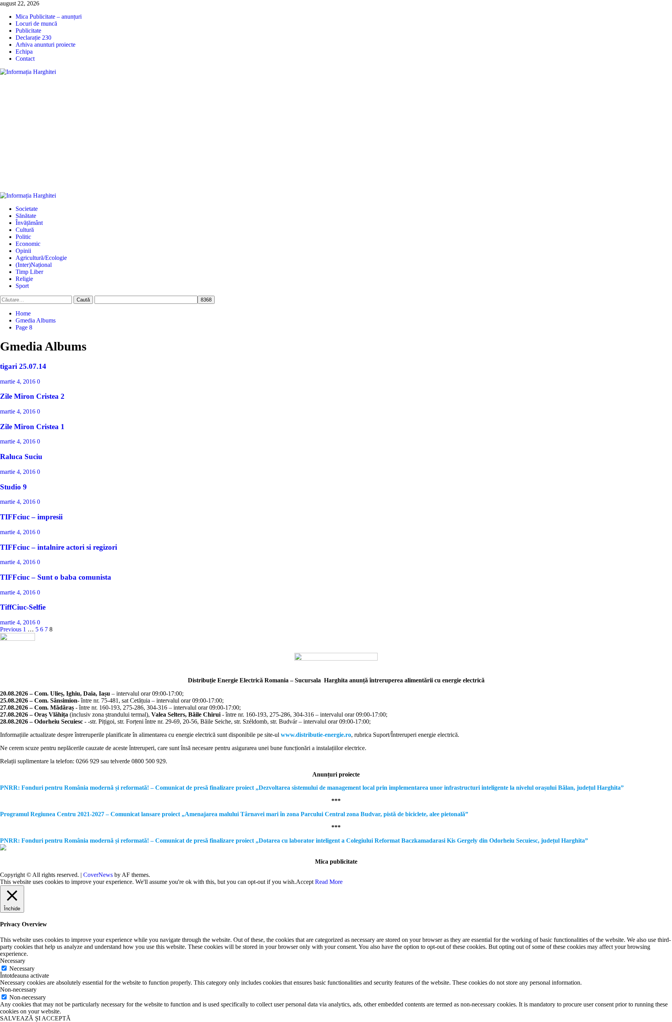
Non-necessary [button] (18, 989)
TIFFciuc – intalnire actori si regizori (58, 547)
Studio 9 (13, 487)
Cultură (25, 229)
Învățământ (29, 222)
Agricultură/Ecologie (41, 257)
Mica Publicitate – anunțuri (49, 16)
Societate (27, 208)
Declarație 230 (33, 37)
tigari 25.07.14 (23, 366)
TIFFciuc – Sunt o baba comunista (55, 577)
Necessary (22, 968)
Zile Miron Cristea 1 (32, 426)
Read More (329, 881)
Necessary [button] (12, 960)
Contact (25, 58)
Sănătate (26, 215)
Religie (24, 278)
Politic (23, 236)
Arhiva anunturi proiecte (45, 44)
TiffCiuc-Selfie (23, 607)
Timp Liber (29, 271)
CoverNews (98, 874)
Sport (22, 285)
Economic (28, 243)
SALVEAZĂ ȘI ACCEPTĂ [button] (35, 1018)
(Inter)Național (34, 264)
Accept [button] (304, 881)
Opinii (23, 250)
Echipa (24, 51)
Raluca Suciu (21, 456)
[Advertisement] (336, 133)
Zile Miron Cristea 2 (32, 396)
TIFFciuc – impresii (31, 517)
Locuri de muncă (36, 23)
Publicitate (28, 30)
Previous (10, 629)
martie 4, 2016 (18, 381)
